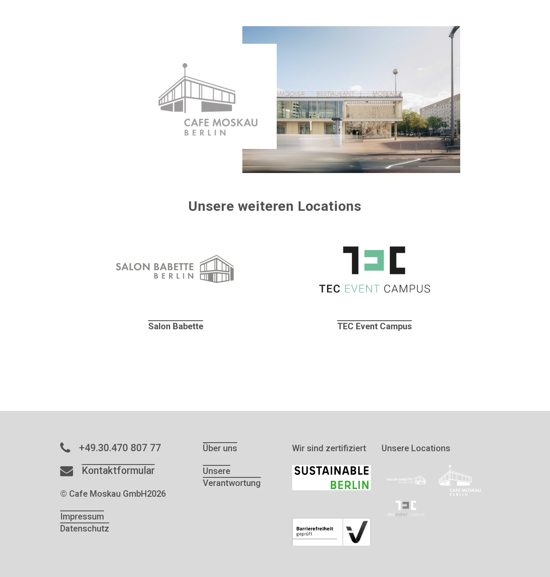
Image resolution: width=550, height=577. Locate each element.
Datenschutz (84, 528)
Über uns (220, 448)
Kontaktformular (118, 471)
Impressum (82, 516)
